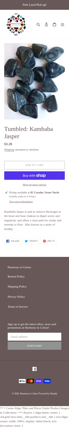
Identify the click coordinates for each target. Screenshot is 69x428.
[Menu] (62, 24)
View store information (21, 201)
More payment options (34, 184)
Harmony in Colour (29, 393)
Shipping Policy (17, 286)
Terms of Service (18, 306)
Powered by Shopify (48, 393)
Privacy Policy (16, 296)
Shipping (9, 149)
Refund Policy (16, 276)
